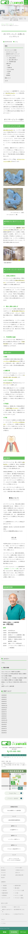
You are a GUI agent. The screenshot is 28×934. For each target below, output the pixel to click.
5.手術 (8, 73)
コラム (16, 41)
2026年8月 (4, 695)
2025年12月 (4, 705)
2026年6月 (4, 697)
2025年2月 (4, 718)
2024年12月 (4, 720)
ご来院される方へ (19, 870)
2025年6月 (4, 714)
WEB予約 (14, 932)
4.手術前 (9, 71)
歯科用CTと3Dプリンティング (13, 53)
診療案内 (3, 881)
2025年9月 (4, 709)
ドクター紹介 (18, 867)
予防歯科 (4, 888)
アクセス (24, 932)
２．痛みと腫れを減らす (12, 59)
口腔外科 (4, 890)
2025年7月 (4, 711)
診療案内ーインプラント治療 (11, 568)
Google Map (12, 793)
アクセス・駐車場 (13, 798)
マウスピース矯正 (19, 897)
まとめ (6, 80)
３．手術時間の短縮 (11, 61)
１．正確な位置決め (11, 57)
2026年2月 (4, 703)
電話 (5, 932)
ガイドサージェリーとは (11, 52)
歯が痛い (4, 907)
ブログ (3, 919)
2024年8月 (4, 726)
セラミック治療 (19, 895)
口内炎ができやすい (19, 914)
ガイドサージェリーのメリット (13, 55)
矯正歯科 (17, 888)
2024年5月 (4, 732)
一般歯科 (4, 885)
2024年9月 (4, 724)
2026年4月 (4, 701)
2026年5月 (4, 699)
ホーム (2, 867)
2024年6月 (4, 730)
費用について (8, 78)
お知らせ (17, 872)
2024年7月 (4, 728)
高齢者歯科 (5, 893)
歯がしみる (17, 907)
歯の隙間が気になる (19, 909)
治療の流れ (8, 63)
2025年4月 (4, 716)
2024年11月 (4, 722)
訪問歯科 (4, 895)
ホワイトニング (6, 897)
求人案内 (3, 875)
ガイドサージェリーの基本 (11, 50)
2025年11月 (4, 707)
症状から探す (4, 903)
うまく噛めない (6, 914)
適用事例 (8, 75)
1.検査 (8, 65)
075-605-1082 (15, 751)
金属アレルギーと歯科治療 (7, 686)
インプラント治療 (19, 890)
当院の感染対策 (19, 875)
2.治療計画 (9, 67)
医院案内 (3, 870)
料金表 (3, 877)
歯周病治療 (18, 885)
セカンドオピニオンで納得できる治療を (10, 671)
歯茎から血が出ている (7, 910)
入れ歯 (16, 893)
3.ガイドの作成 (10, 69)
